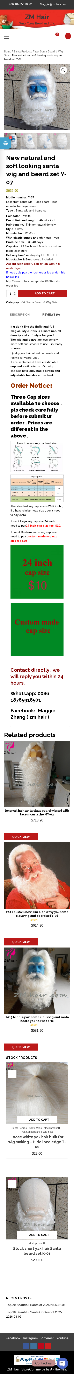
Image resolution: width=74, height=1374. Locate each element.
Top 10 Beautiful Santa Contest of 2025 (34, 1312)
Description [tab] (20, 314)
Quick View (21, 836)
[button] (63, 70)
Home (7, 51)
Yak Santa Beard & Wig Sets (39, 302)
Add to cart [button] (24, 826)
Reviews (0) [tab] (51, 314)
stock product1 (52, 1128)
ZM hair (37, 17)
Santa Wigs (35, 1128)
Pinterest (46, 1338)
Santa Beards (19, 1128)
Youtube (62, 1338)
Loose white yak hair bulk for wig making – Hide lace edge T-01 (37, 1142)
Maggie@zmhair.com (53, 4)
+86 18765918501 (21, 4)
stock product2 (37, 1243)
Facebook (13, 1338)
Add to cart (45, 293)
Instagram (30, 1338)
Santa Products (23, 51)
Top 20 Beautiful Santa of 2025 (28, 1305)
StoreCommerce (33, 1369)
